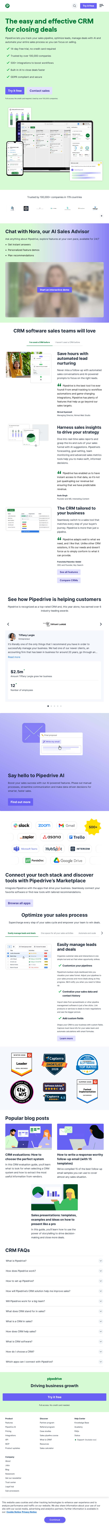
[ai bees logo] (54, 706)
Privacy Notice (29, 1512)
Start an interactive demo (54, 289)
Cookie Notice (14, 1512)
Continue (55, 1519)
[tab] (40, 342)
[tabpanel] (54, 468)
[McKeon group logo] (51, 706)
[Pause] (101, 216)
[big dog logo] (57, 706)
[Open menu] (101, 5)
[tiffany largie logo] (48, 706)
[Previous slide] (8, 624)
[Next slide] (100, 624)
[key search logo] (60, 706)
